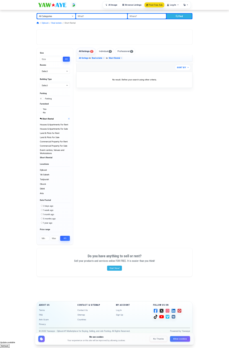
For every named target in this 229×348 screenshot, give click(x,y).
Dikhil (42, 188)
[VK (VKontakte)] (173, 316)
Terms (42, 310)
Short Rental (48, 119)
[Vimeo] (167, 316)
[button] (185, 5)
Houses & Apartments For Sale (54, 129)
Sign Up (119, 315)
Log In (119, 310)
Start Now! (114, 268)
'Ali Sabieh (44, 174)
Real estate (56, 23)
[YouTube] (161, 316)
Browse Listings (133, 5)
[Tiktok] (155, 316)
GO (66, 59)
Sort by (181, 67)
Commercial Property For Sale (53, 146)
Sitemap (81, 315)
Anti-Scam (44, 319)
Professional (124, 51)
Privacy (42, 324)
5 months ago (49, 218)
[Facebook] (155, 310)
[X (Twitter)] (161, 310)
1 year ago (47, 223)
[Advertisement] (114, 37)
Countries (81, 319)
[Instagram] (167, 310)
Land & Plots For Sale (49, 137)
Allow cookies (180, 339)
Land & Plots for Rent (49, 133)
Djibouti (45, 23)
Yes (44, 109)
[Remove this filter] (69, 119)
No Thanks (158, 339)
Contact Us (82, 310)
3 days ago (48, 206)
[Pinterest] (179, 310)
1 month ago (48, 214)
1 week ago (48, 210)
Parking (48, 98)
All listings (85, 51)
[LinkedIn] (173, 310)
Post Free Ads (155, 5)
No (44, 112)
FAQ (41, 315)
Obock (43, 184)
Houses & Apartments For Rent (54, 124)
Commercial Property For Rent (54, 141)
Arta (42, 193)
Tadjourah (44, 179)
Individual (105, 51)
